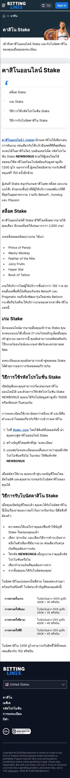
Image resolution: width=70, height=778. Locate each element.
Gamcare (13, 770)
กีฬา (5, 719)
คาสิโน (7, 697)
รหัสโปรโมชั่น (12, 708)
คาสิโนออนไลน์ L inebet (18, 140)
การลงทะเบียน (12, 714)
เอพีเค (7, 703)
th (48, 5)
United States (19, 684)
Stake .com (21, 430)
